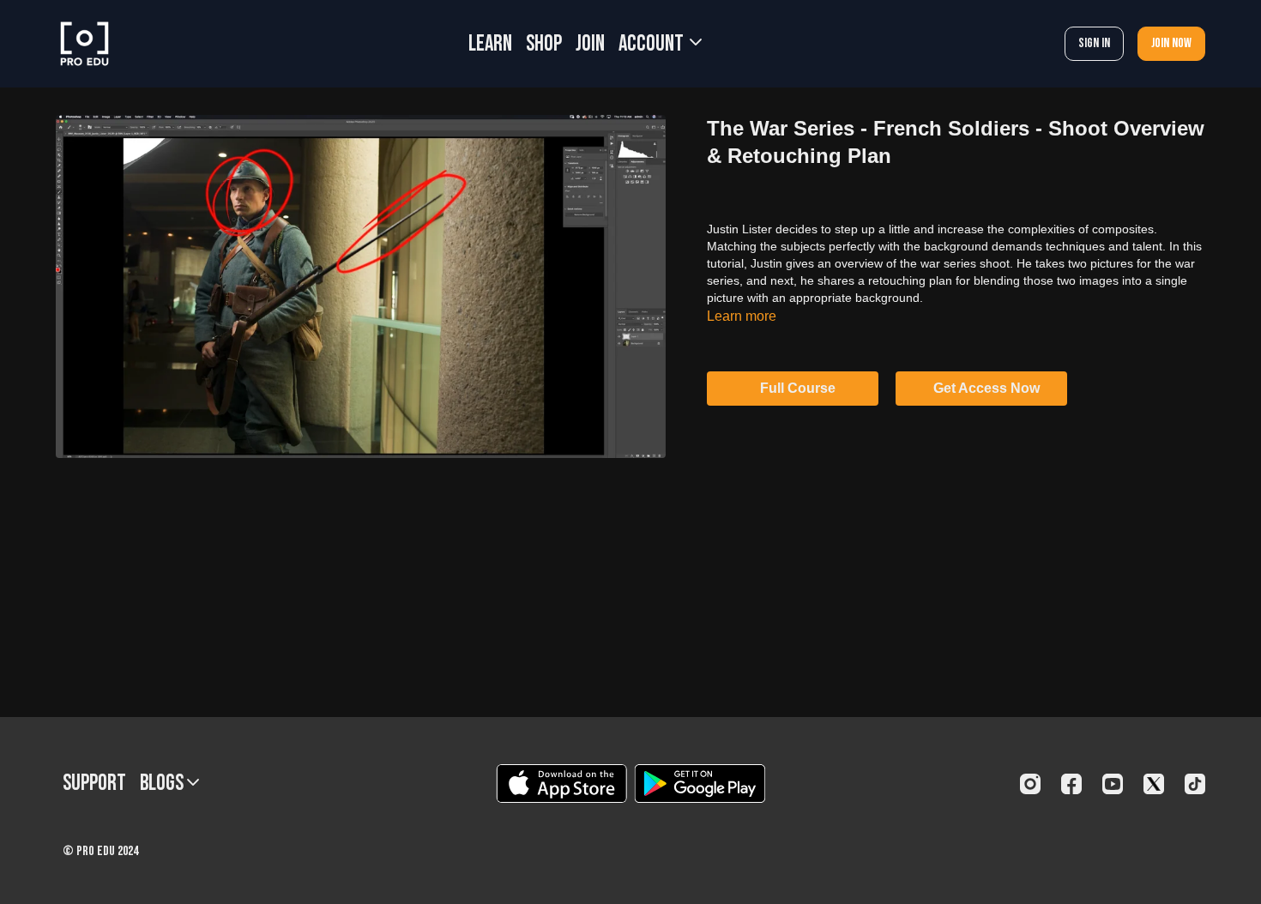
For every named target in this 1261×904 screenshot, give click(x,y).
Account (652, 44)
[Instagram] (1030, 784)
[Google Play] (700, 783)
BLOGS (163, 783)
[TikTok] (1195, 784)
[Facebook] (1071, 784)
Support (94, 783)
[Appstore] (561, 783)
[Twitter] (1153, 784)
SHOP (544, 44)
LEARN (490, 44)
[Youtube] (1112, 784)
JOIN (590, 44)
